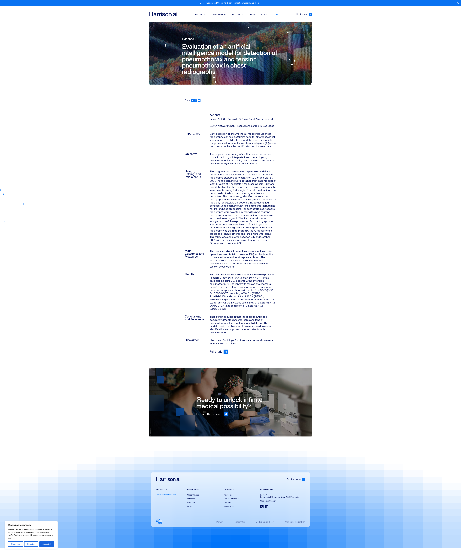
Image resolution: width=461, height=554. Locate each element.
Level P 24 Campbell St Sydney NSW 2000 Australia (279, 496)
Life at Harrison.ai (231, 499)
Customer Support (268, 501)
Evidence (191, 499)
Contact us (266, 490)
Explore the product (209, 414)
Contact (265, 15)
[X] (195, 100)
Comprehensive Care (166, 494)
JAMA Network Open (222, 125)
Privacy (219, 522)
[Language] (277, 14)
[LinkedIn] (192, 100)
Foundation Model (218, 15)
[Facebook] (199, 100)
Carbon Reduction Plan (295, 522)
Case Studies (193, 495)
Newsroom (229, 506)
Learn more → (255, 3)
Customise (15, 544)
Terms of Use (239, 522)
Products (200, 15)
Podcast (191, 502)
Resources (237, 15)
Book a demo (302, 14)
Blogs (189, 506)
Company (252, 15)
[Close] (458, 3)
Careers (227, 502)
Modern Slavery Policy (265, 522)
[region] (31, 535)
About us (228, 495)
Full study (216, 352)
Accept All (46, 544)
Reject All (31, 544)
